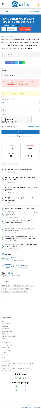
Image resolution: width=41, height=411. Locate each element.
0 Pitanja (18, 268)
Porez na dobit (13, 288)
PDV (32, 285)
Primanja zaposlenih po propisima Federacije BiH (15, 368)
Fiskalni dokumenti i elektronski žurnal (18, 169)
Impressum (36, 407)
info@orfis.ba (6, 317)
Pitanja (4, 288)
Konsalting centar (6, 342)
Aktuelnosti (4, 355)
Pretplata (4, 352)
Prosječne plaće (6, 370)
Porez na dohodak (25, 288)
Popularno (6, 164)
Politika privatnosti (25, 407)
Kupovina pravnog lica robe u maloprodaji (19, 208)
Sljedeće (11, 29)
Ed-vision (28, 404)
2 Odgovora (11, 172)
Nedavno (12, 75)
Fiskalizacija (16, 285)
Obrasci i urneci (6, 347)
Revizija (13, 258)
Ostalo (25, 285)
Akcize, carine (6, 285)
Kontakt (3, 357)
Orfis (6, 213)
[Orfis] (21, 4)
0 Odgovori (25, 268)
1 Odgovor (11, 192)
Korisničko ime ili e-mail (8, 99)
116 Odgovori (20, 260)
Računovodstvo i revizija (20, 291)
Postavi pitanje (35, 11)
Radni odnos (6, 291)
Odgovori (14, 164)
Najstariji (5, 75)
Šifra (3, 107)
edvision (11, 273)
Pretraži (6, 11)
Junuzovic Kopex (22, 265)
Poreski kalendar (6, 361)
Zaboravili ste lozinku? (33, 126)
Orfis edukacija (5, 350)
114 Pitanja (13, 260)
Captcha (4, 114)
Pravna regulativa (6, 345)
